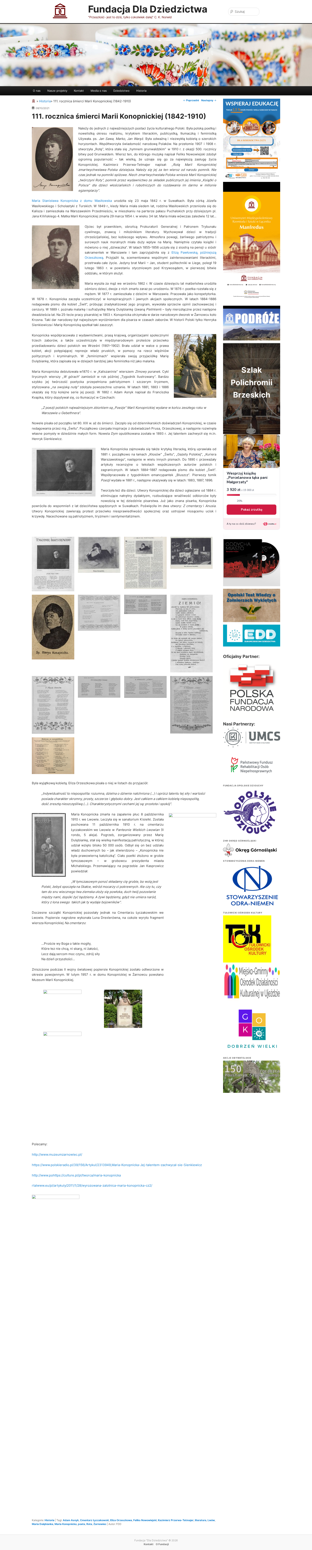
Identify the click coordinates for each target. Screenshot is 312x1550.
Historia (141, 90)
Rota (89, 1524)
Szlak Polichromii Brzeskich (252, 382)
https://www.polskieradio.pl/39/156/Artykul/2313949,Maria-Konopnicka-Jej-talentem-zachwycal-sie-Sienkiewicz (117, 1165)
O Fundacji (162, 1544)
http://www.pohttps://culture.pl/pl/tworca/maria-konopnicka (76, 1175)
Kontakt (79, 90)
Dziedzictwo (121, 90)
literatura (200, 1520)
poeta (81, 1524)
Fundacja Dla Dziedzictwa (147, 9)
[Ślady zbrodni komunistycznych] (251, 1083)
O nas (37, 90)
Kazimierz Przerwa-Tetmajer (176, 1520)
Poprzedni (191, 100)
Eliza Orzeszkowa (121, 1520)
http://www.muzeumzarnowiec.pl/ (57, 1154)
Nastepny (208, 100)
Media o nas (99, 90)
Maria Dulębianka (42, 1524)
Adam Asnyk (71, 1520)
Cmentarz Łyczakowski (94, 1520)
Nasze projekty (57, 90)
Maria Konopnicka (66, 1524)
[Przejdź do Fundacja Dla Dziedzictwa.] (34, 101)
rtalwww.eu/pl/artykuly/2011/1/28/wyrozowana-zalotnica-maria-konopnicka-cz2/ (92, 1185)
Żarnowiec (99, 1524)
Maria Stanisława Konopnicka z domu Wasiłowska (72, 201)
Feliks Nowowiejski (145, 1520)
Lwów (211, 1520)
